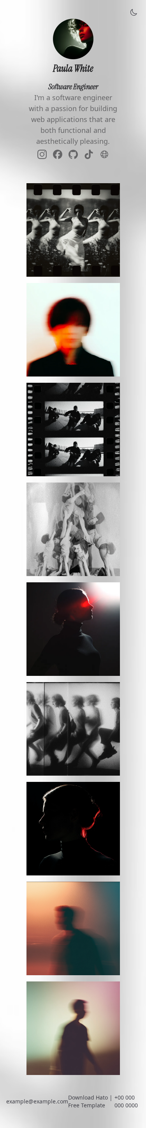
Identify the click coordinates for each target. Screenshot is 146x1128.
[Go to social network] (42, 155)
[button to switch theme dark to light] (133, 12)
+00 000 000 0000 (126, 1101)
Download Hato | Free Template (90, 1101)
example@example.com (37, 1101)
